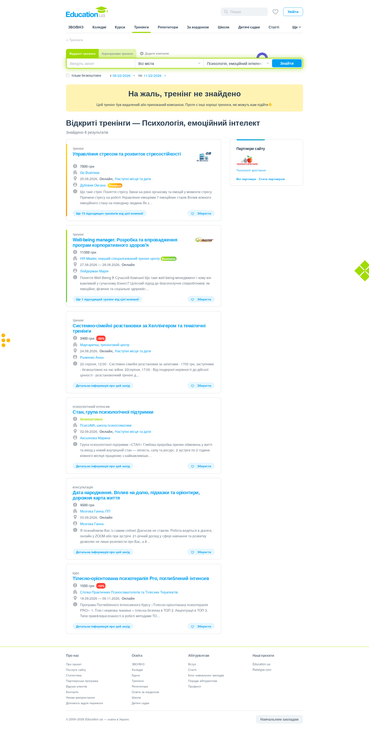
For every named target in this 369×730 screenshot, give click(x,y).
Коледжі (137, 669)
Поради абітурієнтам (202, 681)
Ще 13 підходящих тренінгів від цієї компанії (109, 213)
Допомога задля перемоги (84, 703)
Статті (192, 669)
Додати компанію (157, 53)
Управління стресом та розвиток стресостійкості (127, 153)
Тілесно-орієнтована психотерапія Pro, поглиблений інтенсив (141, 578)
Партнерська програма (82, 681)
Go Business (90, 172)
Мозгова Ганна (92, 523)
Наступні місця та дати (133, 178)
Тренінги (76, 39)
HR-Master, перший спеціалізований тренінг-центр (120, 258)
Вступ (192, 664)
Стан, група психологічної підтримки (113, 411)
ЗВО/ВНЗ (138, 664)
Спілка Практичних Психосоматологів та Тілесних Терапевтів (129, 592)
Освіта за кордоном (145, 692)
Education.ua (261, 664)
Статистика (74, 675)
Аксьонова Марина (95, 437)
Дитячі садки (140, 703)
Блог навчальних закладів (206, 675)
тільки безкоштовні (86, 75)
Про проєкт (74, 664)
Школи (136, 697)
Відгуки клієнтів (76, 686)
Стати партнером (272, 179)
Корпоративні (117, 53)
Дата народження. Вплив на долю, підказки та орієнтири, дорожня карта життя (136, 495)
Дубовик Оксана (93, 185)
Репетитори (140, 686)
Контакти (72, 692)
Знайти (287, 63)
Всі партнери (246, 179)
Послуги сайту (76, 669)
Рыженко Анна (92, 357)
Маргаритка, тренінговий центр (104, 344)
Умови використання (80, 697)
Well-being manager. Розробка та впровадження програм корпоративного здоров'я (125, 242)
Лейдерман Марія (94, 271)
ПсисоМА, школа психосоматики (106, 425)
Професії (194, 686)
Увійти (293, 11)
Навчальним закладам (279, 719)
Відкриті (82, 53)
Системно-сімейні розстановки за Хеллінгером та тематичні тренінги (139, 328)
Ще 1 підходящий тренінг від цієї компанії (107, 299)
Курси (136, 675)
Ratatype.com (262, 669)
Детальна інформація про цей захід (103, 385)
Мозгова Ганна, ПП (95, 511)
